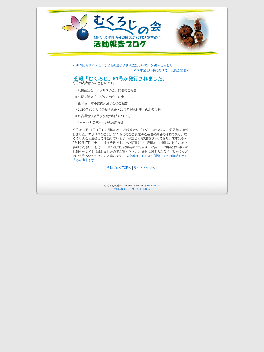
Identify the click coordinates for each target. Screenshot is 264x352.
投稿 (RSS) (120, 189)
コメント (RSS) (140, 189)
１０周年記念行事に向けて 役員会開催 (158, 70)
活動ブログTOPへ (118, 168)
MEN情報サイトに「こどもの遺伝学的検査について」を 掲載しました (124, 65)
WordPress (153, 185)
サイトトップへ (144, 168)
